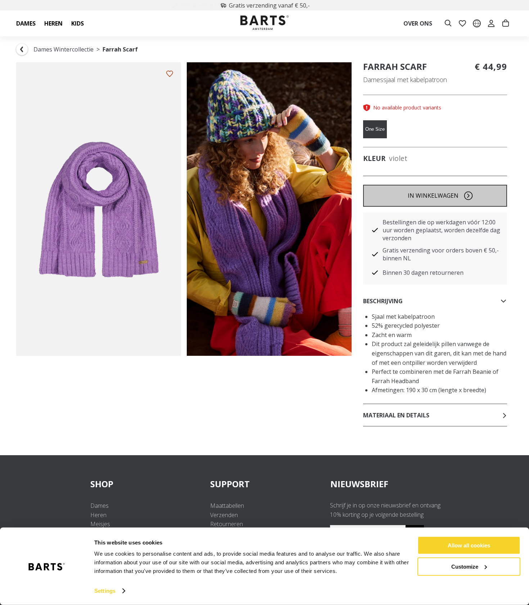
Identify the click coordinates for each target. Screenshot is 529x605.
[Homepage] (264, 23)
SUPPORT (230, 484)
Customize (464, 566)
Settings (105, 591)
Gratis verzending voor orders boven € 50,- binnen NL (441, 254)
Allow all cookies (469, 545)
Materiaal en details (396, 415)
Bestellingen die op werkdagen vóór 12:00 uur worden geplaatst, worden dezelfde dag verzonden (441, 230)
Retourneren (226, 524)
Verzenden (224, 515)
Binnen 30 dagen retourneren (423, 273)
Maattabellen (227, 506)
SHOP (101, 484)
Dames (99, 506)
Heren (98, 515)
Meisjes (100, 524)
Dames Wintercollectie (63, 49)
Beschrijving (383, 301)
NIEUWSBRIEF (359, 484)
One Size (375, 129)
